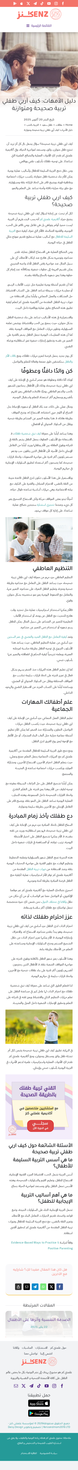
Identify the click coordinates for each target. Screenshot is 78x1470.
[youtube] (49, 3)
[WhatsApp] (43, 1287)
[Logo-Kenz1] (39, 9)
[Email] (26, 1287)
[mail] (16, 1386)
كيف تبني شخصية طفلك (27, 433)
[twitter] (28, 3)
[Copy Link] (18, 1287)
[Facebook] (60, 1287)
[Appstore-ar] (39, 1401)
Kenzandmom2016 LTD (56, 1427)
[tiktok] (42, 3)
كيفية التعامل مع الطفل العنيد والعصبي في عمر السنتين (37, 637)
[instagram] (56, 3)
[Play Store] (15, 3)
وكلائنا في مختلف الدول (54, 902)
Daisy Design (15, 1427)
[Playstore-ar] (39, 1411)
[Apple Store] (21, 3)
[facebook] (63, 3)
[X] (51, 1287)
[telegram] (35, 3)
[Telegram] (35, 1287)
